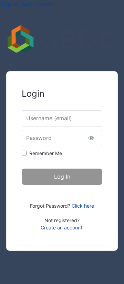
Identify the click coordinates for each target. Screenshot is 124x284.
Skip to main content (27, 4)
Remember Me (45, 153)
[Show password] (91, 138)
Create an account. (62, 227)
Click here (83, 206)
